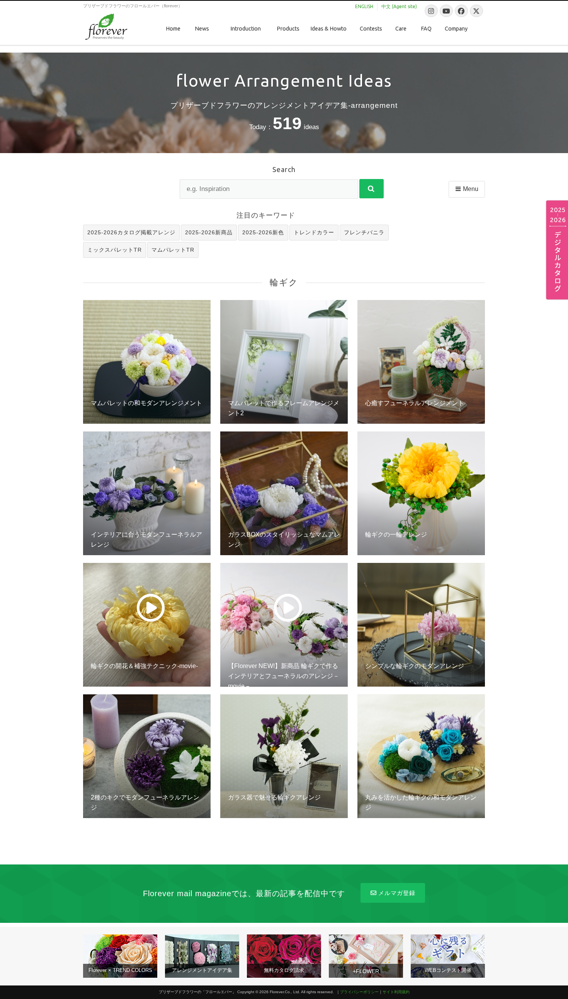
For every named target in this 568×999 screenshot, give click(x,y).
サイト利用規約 (396, 992)
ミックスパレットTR (114, 250)
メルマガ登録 (396, 893)
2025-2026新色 (263, 232)
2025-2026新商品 (209, 232)
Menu (470, 189)
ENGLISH (364, 6)
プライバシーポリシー (359, 992)
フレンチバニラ (364, 232)
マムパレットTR (172, 250)
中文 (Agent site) (399, 6)
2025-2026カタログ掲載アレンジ (131, 232)
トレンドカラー (314, 232)
